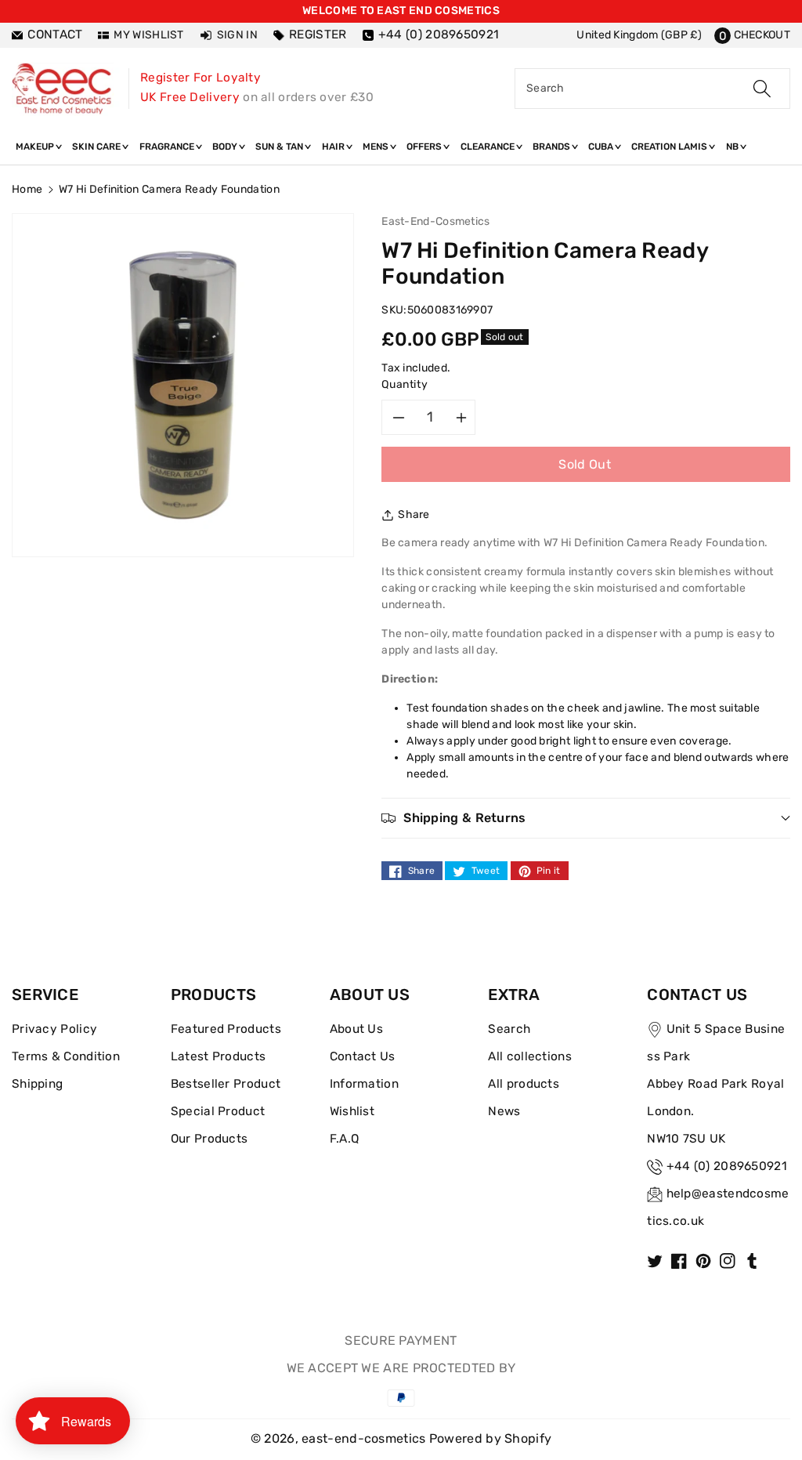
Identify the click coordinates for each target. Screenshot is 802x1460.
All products (523, 1084)
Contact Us (363, 1056)
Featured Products (226, 1029)
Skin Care (97, 146)
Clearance (489, 146)
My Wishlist (148, 35)
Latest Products (218, 1056)
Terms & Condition (66, 1056)
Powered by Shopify (490, 1438)
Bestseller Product (225, 1084)
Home (27, 189)
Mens (377, 146)
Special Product (218, 1111)
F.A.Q (344, 1139)
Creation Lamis (670, 146)
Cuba (602, 146)
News (504, 1111)
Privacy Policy (54, 1029)
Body (226, 146)
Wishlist (352, 1111)
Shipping (37, 1084)
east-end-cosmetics (363, 1438)
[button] (752, 35)
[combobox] (652, 88)
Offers (425, 146)
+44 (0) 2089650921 (727, 1166)
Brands (553, 146)
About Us (356, 1029)
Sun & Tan (280, 146)
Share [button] (414, 514)
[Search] (762, 88)
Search (509, 1029)
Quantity (404, 384)
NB (733, 146)
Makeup (36, 146)
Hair (334, 146)
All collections (530, 1056)
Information (364, 1084)
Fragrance (168, 146)
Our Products (209, 1139)
